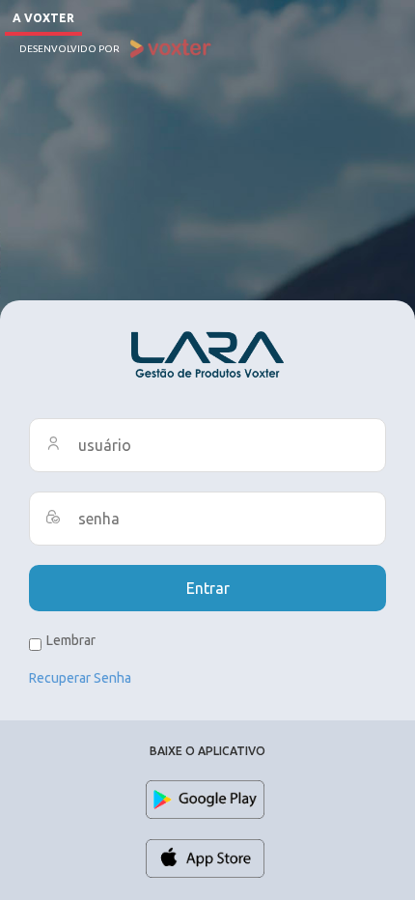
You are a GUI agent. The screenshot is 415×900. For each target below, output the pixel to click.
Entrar (208, 588)
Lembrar (71, 640)
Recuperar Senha (80, 678)
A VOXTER (43, 18)
